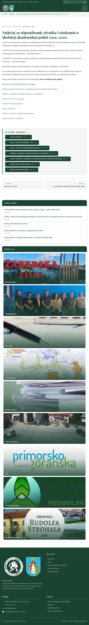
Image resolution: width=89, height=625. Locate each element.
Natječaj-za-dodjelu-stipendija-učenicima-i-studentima (22, 94)
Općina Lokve (11, 621)
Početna (4, 14)
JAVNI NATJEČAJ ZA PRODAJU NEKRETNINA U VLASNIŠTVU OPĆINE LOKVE (28, 238)
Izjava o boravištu (9, 108)
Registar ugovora (53, 571)
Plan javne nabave (53, 568)
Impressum (51, 559)
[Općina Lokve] (8, 8)
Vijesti (33, 26)
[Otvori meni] (84, 8)
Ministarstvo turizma (54, 608)
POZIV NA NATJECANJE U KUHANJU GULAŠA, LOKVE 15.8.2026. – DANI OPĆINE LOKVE (32, 210)
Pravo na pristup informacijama (57, 565)
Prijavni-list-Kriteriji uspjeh (12, 103)
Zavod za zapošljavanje (55, 611)
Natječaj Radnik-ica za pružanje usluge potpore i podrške (23, 231)
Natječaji (11, 14)
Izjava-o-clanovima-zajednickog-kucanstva (18, 113)
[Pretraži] (84, 2)
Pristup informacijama (80, 621)
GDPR (49, 562)
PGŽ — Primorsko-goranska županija (59, 602)
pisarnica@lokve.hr (10, 608)
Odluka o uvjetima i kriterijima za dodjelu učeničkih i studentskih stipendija (29, 89)
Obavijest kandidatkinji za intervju (16, 224)
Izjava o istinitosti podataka (12, 118)
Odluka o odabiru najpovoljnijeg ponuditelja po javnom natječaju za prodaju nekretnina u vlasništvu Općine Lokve (43, 217)
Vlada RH (50, 605)
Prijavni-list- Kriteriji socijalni (13, 99)
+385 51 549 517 (34, 2)
